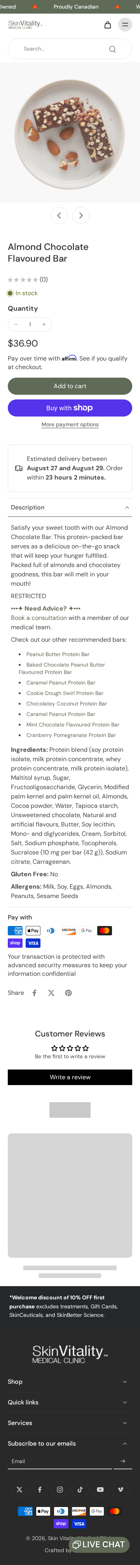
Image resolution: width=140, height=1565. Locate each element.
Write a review (70, 1077)
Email (18, 1461)
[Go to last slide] (59, 215)
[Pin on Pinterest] (68, 992)
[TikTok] (80, 1489)
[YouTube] (100, 1489)
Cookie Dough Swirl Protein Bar (64, 693)
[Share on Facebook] (34, 992)
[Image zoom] (70, 132)
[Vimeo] (120, 1489)
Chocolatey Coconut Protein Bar (66, 703)
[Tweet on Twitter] (51, 992)
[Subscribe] (123, 1461)
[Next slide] (80, 215)
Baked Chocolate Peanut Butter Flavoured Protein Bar (62, 668)
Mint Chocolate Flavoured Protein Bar (72, 724)
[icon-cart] (107, 24)
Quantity (23, 308)
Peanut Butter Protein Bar (57, 654)
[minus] (16, 324)
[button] (70, 386)
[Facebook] (39, 1489)
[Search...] (112, 49)
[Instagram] (59, 1489)
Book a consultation (39, 618)
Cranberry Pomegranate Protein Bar (71, 735)
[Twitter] (19, 1489)
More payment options (70, 425)
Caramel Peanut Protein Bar (60, 682)
